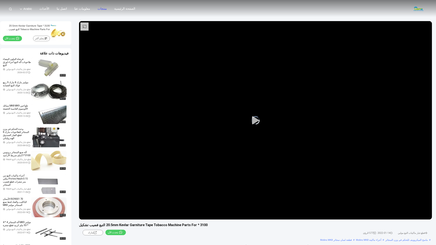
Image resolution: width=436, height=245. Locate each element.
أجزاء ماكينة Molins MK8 (368, 240)
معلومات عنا (82, 8)
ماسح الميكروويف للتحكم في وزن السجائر (406, 240)
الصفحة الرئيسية (124, 8)
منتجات (102, 8)
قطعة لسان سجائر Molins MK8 (336, 240)
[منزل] (418, 8)
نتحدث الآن (113, 232)
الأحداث (44, 8)
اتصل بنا (62, 8)
